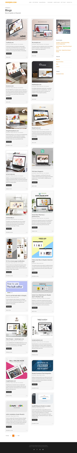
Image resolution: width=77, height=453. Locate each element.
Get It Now (63, 2)
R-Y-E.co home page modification (15, 261)
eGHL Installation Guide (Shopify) (15, 414)
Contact (57, 66)
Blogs (12, 44)
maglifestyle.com (11, 381)
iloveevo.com (10, 86)
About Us (58, 59)
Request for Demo (59, 61)
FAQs (57, 64)
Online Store (15, 44)
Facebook (58, 73)
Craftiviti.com (10, 42)
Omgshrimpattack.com (12, 130)
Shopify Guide (57, 2)
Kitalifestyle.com (36, 84)
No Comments (20, 44)
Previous (7, 435)
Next (18, 435)
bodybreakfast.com (37, 340)
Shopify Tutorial (16, 297)
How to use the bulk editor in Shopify (16, 295)
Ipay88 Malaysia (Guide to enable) (41, 406)
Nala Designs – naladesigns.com (15, 339)
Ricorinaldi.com (36, 42)
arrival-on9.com (10, 174)
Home (30, 2)
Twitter (62, 73)
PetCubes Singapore (37, 171)
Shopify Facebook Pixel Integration (41, 373)
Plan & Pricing (42, 2)
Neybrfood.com (36, 128)
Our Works (50, 2)
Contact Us (69, 2)
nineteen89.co (10, 217)
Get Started (35, 2)
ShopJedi (8, 44)
